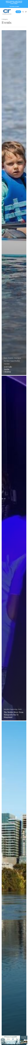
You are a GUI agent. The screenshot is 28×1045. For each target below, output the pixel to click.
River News (7, 361)
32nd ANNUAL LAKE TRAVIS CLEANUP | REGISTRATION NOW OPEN (14, 2)
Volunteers (7, 364)
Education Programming (10, 709)
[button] (26, 11)
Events (5, 358)
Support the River (15, 361)
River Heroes (17, 358)
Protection (11, 358)
